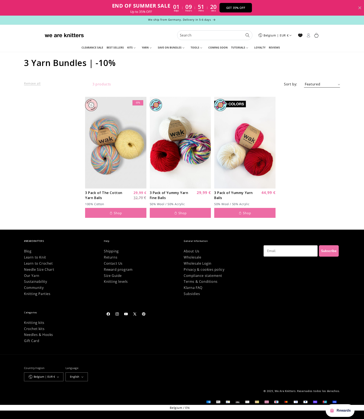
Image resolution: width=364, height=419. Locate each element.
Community (34, 287)
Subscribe (329, 251)
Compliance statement (203, 275)
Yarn (145, 47)
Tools (195, 47)
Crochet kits (34, 328)
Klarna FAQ (193, 287)
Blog (27, 251)
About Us (191, 251)
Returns (110, 257)
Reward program (118, 269)
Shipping (111, 251)
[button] (132, 48)
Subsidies (192, 293)
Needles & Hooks (38, 334)
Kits (130, 47)
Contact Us (113, 263)
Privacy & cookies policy (204, 269)
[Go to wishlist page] (300, 35)
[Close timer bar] (359, 7)
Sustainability (35, 281)
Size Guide (113, 275)
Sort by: (290, 84)
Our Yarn (31, 275)
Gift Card (31, 340)
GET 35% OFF (235, 8)
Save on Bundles (170, 47)
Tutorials (238, 47)
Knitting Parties (37, 293)
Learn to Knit (35, 257)
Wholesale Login (197, 263)
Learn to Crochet (38, 263)
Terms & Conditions (201, 281)
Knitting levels (116, 281)
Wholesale (192, 257)
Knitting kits (34, 322)
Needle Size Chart (39, 269)
